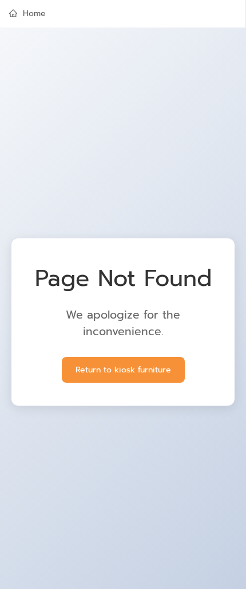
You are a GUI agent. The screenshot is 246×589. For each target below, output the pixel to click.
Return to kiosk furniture (123, 370)
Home (34, 13)
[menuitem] (122, 13)
